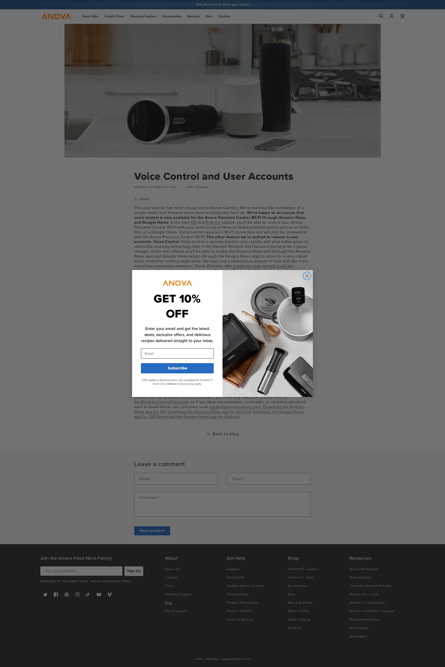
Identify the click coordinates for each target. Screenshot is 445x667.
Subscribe (177, 368)
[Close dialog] (307, 276)
